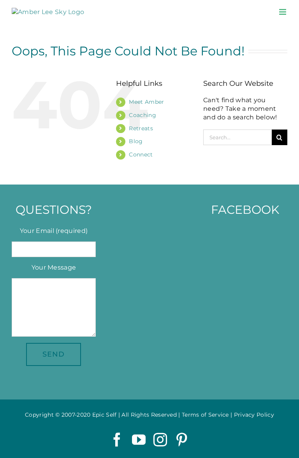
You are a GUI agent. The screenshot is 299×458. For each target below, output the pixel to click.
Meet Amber (146, 101)
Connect (141, 154)
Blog (135, 141)
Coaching (142, 115)
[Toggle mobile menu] (283, 12)
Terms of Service (205, 414)
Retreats (141, 128)
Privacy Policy (254, 414)
